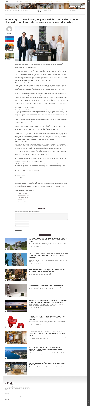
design (38, 203)
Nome (16, 220)
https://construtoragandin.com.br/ (31, 170)
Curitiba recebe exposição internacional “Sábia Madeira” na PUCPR (47, 364)
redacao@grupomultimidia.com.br (25, 186)
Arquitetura (7, 17)
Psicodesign (56, 203)
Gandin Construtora (20, 70)
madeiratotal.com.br (22, 193)
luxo (52, 203)
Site (15, 225)
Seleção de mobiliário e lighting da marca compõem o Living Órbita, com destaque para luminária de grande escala (47, 333)
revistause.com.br (21, 199)
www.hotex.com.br (22, 201)
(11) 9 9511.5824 (56, 186)
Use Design (9, 33)
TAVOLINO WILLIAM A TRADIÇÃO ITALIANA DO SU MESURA (46, 285)
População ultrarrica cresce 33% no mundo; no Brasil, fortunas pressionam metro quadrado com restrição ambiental (46, 349)
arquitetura (27, 203)
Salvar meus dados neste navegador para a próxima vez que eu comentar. (25, 229)
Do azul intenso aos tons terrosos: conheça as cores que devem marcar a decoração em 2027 (47, 270)
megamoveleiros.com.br (23, 197)
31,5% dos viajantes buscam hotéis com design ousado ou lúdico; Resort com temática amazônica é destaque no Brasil (48, 240)
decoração (34, 203)
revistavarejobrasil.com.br (23, 195)
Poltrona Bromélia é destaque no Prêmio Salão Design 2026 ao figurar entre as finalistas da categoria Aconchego (47, 318)
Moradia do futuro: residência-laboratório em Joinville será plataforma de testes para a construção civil (48, 301)
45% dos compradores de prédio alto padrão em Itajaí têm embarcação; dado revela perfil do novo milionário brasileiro (48, 255)
